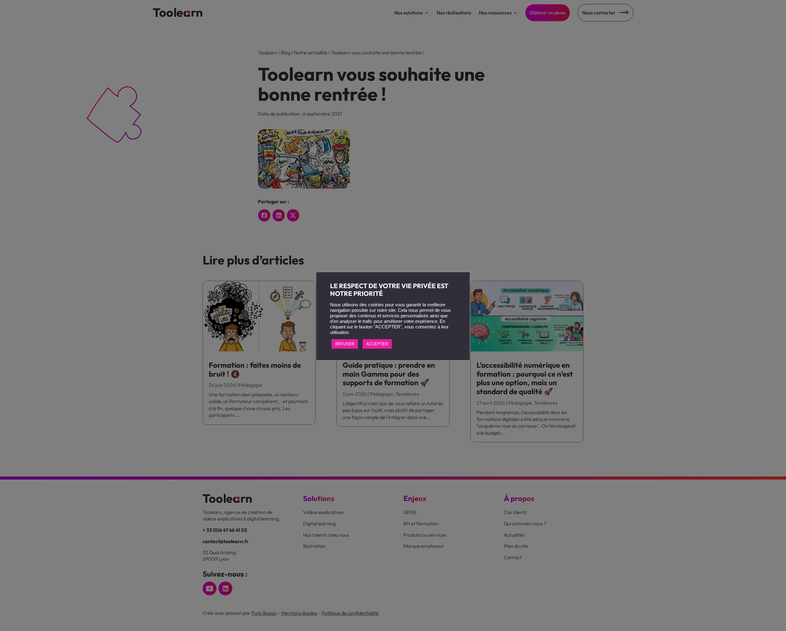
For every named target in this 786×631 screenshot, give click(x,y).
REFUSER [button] (344, 344)
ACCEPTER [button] (377, 344)
